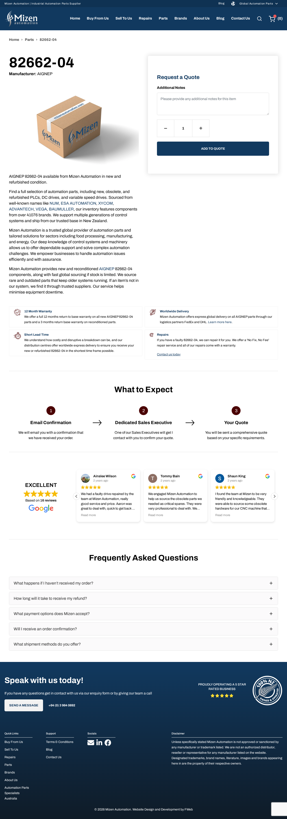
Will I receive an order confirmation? (45, 629)
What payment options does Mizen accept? (52, 613)
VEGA (41, 209)
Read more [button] (88, 515)
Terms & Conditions (59, 742)
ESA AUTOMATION (78, 203)
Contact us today (168, 354)
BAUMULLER (61, 209)
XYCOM (105, 203)
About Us (202, 18)
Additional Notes (171, 88)
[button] (274, 496)
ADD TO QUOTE (213, 148)
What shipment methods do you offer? (47, 644)
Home (75, 18)
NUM (54, 203)
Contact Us (240, 18)
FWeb (189, 809)
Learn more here (220, 322)
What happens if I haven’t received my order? (53, 583)
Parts (163, 18)
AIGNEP (106, 269)
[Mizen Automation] (21, 18)
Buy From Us (98, 18)
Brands (180, 18)
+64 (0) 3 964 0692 (61, 705)
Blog (221, 3)
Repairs (145, 18)
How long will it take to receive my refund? (50, 598)
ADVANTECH (21, 209)
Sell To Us (123, 18)
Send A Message (23, 705)
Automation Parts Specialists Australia (16, 793)
